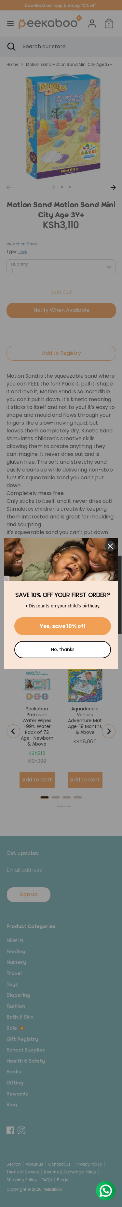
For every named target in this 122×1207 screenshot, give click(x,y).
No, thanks (63, 649)
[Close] (110, 546)
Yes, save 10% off (63, 626)
